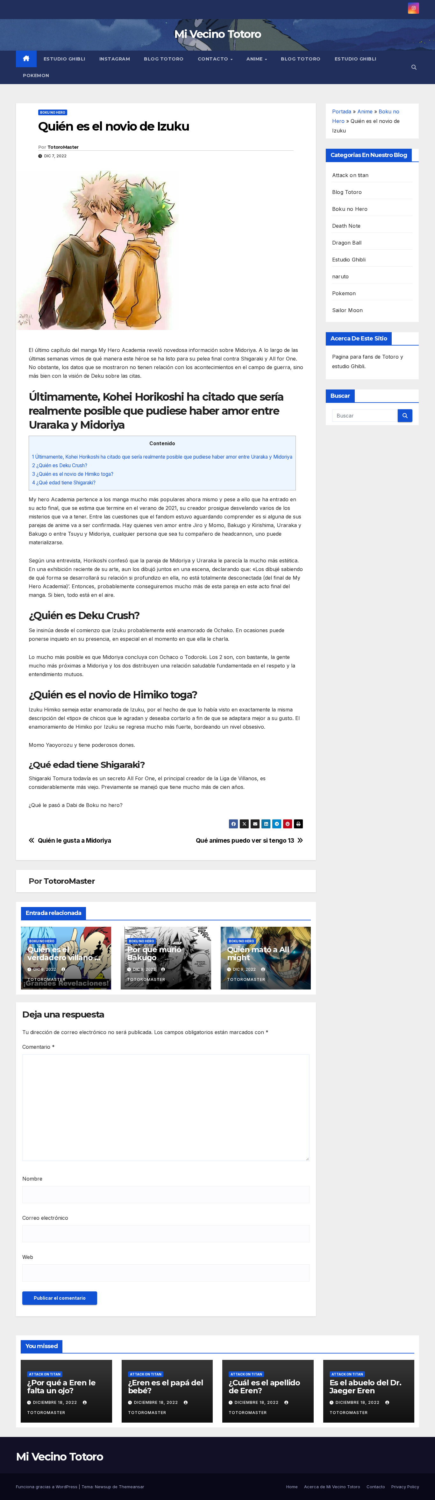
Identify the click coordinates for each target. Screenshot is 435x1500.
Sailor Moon (347, 310)
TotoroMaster (63, 147)
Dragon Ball (346, 242)
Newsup (103, 1486)
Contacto (214, 59)
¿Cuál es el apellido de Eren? (264, 1386)
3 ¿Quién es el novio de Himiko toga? (72, 474)
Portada (341, 111)
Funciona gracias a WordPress (47, 1486)
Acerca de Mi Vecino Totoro (332, 1486)
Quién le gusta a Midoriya (74, 840)
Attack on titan (350, 175)
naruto (340, 276)
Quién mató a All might (258, 953)
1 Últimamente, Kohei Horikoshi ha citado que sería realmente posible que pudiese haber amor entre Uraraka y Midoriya (162, 457)
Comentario (38, 1047)
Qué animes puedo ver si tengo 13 (245, 840)
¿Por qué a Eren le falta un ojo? (61, 1386)
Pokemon (36, 75)
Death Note (346, 226)
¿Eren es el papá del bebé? (165, 1386)
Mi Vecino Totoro (217, 34)
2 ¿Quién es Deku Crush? (59, 465)
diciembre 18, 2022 (55, 1402)
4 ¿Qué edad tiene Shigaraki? (64, 483)
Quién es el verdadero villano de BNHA (65, 957)
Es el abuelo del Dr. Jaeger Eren (365, 1386)
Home (292, 1486)
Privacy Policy (405, 1486)
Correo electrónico (45, 1218)
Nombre (32, 1178)
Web (27, 1257)
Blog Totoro (164, 59)
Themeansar (131, 1486)
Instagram (114, 59)
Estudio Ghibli (64, 59)
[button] (414, 67)
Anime (255, 59)
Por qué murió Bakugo (154, 953)
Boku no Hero (52, 112)
